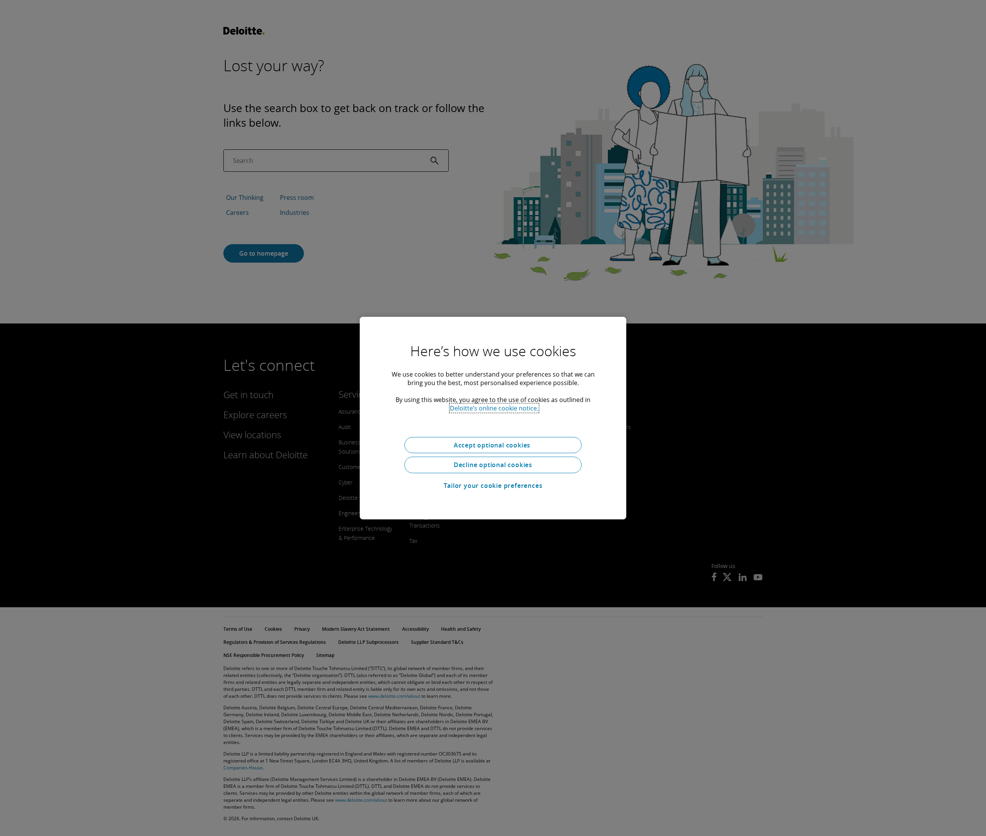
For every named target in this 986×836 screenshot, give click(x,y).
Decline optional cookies (493, 465)
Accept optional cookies (493, 445)
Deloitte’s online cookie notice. (494, 408)
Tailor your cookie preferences (493, 485)
